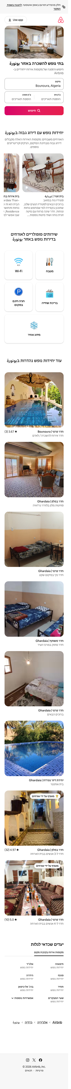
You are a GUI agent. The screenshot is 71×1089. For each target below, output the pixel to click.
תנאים (28, 1070)
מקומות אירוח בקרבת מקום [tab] (49, 952)
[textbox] (49, 99)
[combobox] (34, 85)
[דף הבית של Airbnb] (61, 20)
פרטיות (39, 1070)
